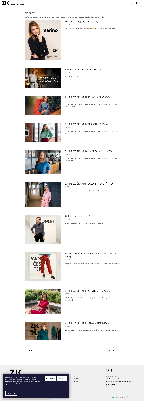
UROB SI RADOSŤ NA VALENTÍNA (83, 69)
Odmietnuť (50, 378)
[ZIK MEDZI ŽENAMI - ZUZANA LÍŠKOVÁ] (43, 132)
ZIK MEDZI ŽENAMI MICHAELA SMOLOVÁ (87, 97)
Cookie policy (110, 384)
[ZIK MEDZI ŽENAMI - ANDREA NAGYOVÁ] (43, 301)
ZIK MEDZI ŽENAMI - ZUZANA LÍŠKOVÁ (86, 124)
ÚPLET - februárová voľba (78, 216)
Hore (30, 350)
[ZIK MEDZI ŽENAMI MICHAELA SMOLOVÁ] (43, 105)
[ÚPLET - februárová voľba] (43, 229)
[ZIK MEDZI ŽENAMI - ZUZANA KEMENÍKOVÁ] (43, 194)
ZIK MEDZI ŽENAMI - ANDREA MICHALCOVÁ (89, 151)
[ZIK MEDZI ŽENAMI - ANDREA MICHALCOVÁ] (43, 162)
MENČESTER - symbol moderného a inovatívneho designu (91, 255)
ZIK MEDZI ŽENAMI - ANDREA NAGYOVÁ (87, 290)
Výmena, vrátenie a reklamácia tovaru (118, 381)
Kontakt (76, 381)
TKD (133, 397)
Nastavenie (11, 393)
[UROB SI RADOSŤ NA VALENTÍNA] (43, 78)
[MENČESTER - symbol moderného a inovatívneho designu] (43, 266)
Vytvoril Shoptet (120, 397)
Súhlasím (62, 378)
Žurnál (76, 379)
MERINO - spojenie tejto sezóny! (82, 21)
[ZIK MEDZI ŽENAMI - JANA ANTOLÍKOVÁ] (43, 331)
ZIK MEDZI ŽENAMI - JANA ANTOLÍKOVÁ (87, 323)
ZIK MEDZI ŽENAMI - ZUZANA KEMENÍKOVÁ (89, 183)
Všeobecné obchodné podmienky (117, 379)
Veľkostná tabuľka (112, 376)
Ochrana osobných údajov (115, 387)
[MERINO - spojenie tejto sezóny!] (43, 40)
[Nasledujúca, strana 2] (113, 350)
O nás (76, 376)
